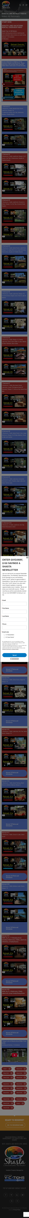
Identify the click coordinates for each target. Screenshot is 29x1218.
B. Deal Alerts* (10, 637)
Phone (4, 624)
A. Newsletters (10, 635)
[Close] (27, 557)
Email (4, 600)
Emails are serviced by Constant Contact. (10, 649)
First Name (5, 608)
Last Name (5, 616)
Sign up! (15, 655)
